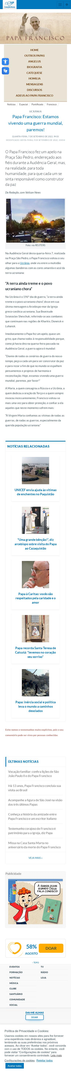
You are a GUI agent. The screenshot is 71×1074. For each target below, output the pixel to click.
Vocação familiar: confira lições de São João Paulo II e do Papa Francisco (33, 774)
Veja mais (35, 858)
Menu (60, 4)
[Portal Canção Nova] (10, 4)
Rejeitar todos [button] (44, 1060)
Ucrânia (24, 263)
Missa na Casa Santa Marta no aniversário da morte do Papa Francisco (34, 845)
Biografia (34, 67)
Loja (43, 978)
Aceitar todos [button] (15, 1065)
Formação (16, 972)
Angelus (34, 61)
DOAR (34, 1017)
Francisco (52, 104)
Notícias (11, 104)
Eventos (14, 967)
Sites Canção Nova (66, 4)
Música (13, 983)
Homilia (35, 78)
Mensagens (34, 84)
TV (42, 967)
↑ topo (35, 962)
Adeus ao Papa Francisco (34, 95)
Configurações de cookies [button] (20, 1060)
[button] (5, 61)
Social (13, 1005)
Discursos (34, 89)
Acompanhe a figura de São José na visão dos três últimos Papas (35, 802)
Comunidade (17, 999)
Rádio (44, 972)
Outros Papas (34, 55)
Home (34, 50)
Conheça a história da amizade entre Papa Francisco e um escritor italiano (32, 816)
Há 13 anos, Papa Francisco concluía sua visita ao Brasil (34, 788)
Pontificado (37, 104)
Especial (23, 104)
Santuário (16, 994)
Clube (12, 988)
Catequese (34, 72)
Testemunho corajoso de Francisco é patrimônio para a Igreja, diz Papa (32, 831)
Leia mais (56, 1055)
